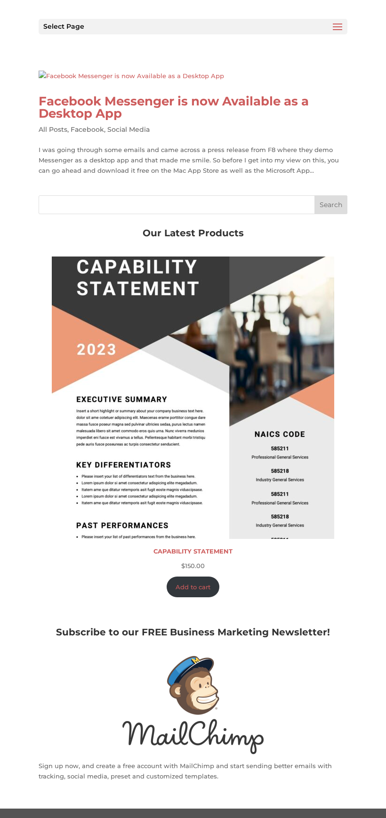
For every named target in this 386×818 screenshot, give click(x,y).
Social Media (128, 129)
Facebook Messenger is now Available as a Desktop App (174, 107)
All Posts (53, 129)
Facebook (87, 129)
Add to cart (193, 587)
